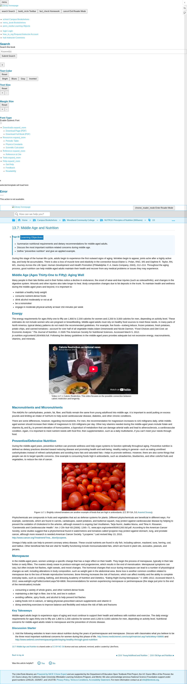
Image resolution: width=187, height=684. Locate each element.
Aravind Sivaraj (145, 512)
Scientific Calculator (15, 148)
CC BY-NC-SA (58, 646)
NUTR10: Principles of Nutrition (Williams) (123, 220)
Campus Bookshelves (47, 220)
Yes (43, 663)
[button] (10, 168)
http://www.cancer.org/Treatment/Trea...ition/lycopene (39, 537)
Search (16, 214)
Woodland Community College (80, 220)
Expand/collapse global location (173, 219)
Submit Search (8, 56)
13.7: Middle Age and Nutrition (24, 646)
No (54, 663)
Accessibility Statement (99, 680)
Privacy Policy (63, 680)
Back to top (16, 655)
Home (24, 220)
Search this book (7, 47)
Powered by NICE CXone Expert (52, 674)
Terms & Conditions (79, 680)
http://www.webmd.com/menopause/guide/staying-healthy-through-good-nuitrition (56, 639)
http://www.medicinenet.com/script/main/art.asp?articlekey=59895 (130, 636)
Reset (4, 74)
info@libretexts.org (150, 680)
